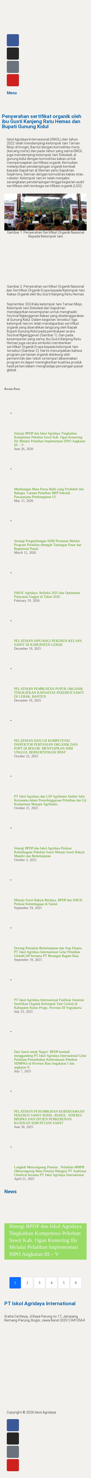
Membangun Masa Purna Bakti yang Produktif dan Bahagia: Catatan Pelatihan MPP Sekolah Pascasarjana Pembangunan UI (49, 493)
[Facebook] (13, 40)
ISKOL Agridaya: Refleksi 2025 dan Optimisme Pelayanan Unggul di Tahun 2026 (47, 595)
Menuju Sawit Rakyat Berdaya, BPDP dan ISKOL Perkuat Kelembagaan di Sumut (48, 902)
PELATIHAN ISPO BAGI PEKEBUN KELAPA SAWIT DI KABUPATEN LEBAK (48, 643)
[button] (45, 104)
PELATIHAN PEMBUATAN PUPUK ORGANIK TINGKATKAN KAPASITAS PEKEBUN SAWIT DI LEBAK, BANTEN (49, 692)
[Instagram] (13, 53)
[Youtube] (13, 80)
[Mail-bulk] (13, 67)
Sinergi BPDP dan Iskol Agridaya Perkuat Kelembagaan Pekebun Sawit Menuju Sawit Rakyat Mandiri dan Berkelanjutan (49, 852)
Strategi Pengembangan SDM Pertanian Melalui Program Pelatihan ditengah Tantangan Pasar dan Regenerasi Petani (47, 545)
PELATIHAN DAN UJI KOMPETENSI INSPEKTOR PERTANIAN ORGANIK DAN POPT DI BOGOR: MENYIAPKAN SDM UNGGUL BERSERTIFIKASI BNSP (46, 746)
